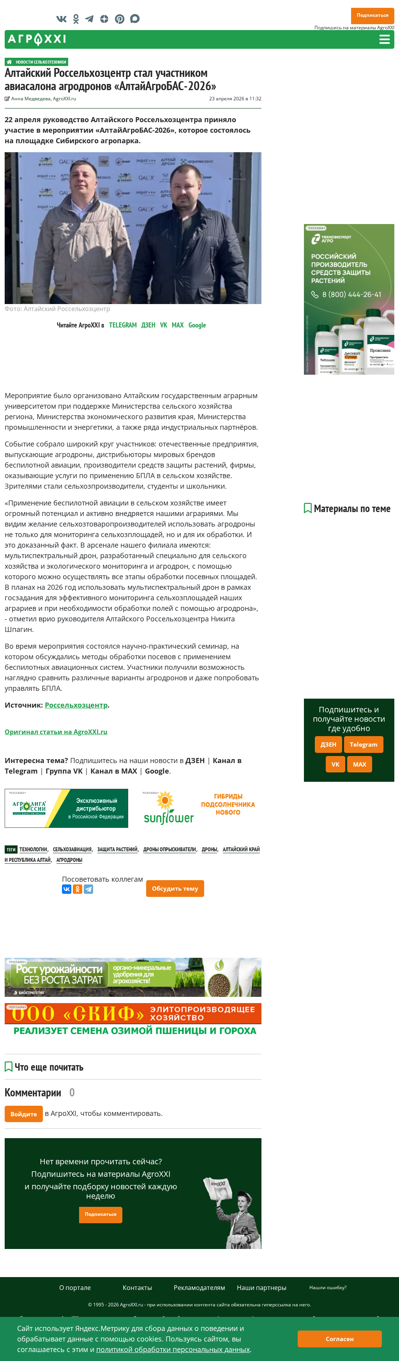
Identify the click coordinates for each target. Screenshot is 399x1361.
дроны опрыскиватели (169, 849)
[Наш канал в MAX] (137, 18)
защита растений (117, 849)
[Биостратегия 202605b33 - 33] (133, 977)
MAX (178, 324)
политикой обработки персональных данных (173, 1349)
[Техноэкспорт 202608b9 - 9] (349, 299)
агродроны (69, 859)
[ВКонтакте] (66, 889)
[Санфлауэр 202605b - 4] (199, 808)
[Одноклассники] (77, 889)
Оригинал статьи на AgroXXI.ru (56, 732)
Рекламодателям (199, 1287)
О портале (75, 1287)
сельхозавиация (72, 849)
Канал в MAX (113, 771)
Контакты (137, 1287)
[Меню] (384, 39)
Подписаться (372, 15)
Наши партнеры (261, 1287)
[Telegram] (88, 889)
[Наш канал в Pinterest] (121, 18)
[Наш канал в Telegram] (91, 18)
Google (197, 324)
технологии (33, 849)
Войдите (24, 1114)
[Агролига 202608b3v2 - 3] (66, 808)
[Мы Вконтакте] (63, 18)
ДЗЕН (148, 324)
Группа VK (64, 771)
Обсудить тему (175, 888)
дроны (209, 849)
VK (163, 324)
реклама (16, 793)
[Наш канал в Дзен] (106, 18)
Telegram (364, 744)
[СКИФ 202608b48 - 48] (133, 1020)
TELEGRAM (123, 324)
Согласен (340, 1339)
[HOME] (9, 62)
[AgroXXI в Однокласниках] (78, 18)
